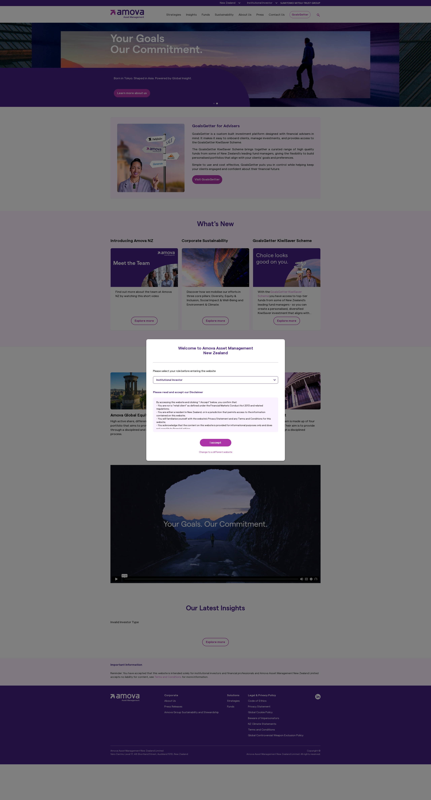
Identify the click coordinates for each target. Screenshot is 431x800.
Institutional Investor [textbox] (169, 380)
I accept (215, 442)
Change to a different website (215, 452)
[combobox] (215, 380)
